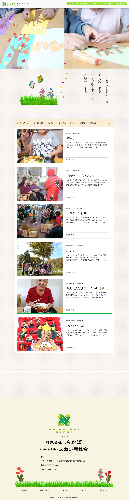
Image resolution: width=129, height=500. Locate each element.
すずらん (72, 123)
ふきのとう (51, 123)
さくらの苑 (62, 123)
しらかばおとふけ (38, 123)
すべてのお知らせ (22, 123)
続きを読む (92, 123)
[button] (109, 123)
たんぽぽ (82, 123)
